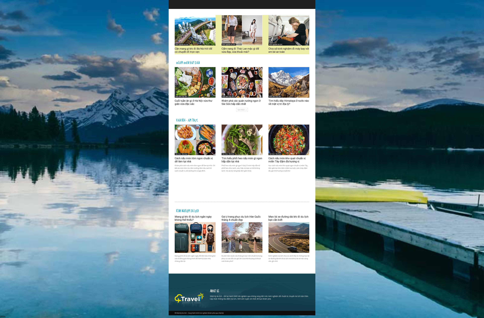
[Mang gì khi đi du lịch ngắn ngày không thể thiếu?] (195, 237)
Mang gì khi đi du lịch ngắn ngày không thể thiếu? (193, 218)
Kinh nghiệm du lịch (181, 44)
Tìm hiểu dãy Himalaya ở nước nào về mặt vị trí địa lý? (288, 102)
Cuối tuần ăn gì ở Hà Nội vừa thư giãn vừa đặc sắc (193, 102)
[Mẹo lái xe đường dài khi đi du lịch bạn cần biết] (288, 237)
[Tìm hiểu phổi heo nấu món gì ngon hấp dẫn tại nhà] (242, 140)
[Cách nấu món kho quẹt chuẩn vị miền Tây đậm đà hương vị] (288, 140)
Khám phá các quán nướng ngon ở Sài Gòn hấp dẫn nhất (241, 102)
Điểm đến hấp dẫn (188, 62)
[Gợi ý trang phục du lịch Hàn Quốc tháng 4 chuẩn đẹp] (242, 237)
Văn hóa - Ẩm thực (187, 120)
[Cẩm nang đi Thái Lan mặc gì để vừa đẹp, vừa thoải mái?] (242, 30)
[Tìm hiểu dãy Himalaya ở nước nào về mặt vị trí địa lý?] (288, 82)
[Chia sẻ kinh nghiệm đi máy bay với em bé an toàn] (288, 30)
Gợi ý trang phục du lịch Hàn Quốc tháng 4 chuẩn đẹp (241, 218)
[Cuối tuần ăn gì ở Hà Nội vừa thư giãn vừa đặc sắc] (195, 82)
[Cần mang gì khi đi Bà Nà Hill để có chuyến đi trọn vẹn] (195, 30)
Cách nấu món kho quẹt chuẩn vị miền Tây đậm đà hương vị (287, 160)
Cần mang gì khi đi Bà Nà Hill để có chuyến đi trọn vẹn (193, 50)
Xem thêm (241, 110)
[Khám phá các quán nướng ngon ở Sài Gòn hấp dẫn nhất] (242, 82)
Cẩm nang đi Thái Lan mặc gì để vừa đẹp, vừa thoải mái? (240, 50)
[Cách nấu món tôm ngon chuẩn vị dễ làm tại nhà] (195, 140)
